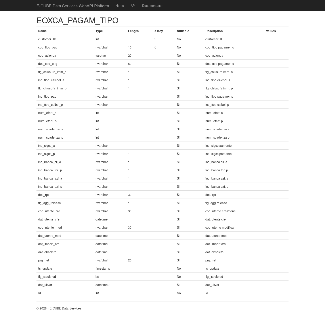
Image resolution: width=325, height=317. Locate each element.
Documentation (152, 5)
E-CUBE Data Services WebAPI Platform (72, 5)
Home (120, 5)
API (133, 5)
